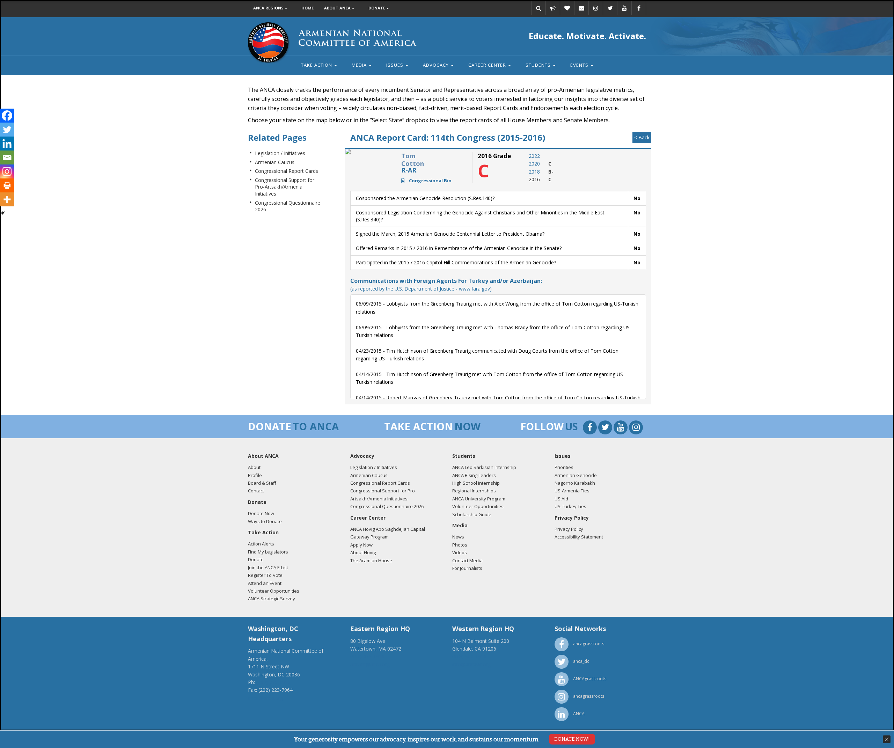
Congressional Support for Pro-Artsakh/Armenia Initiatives (284, 187)
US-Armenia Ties (572, 490)
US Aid (561, 499)
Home (307, 7)
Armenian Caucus (274, 162)
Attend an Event (264, 583)
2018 (534, 171)
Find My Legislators (268, 552)
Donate (377, 7)
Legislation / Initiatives (280, 153)
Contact (256, 490)
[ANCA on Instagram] (596, 8)
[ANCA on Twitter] (610, 8)
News (458, 537)
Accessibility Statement (579, 537)
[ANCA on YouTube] (624, 8)
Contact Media (467, 560)
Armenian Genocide (576, 475)
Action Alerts (261, 544)
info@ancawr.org (471, 664)
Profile (255, 475)
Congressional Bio (430, 180)
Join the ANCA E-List (268, 567)
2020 (534, 163)
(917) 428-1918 (367, 656)
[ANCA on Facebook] (638, 8)
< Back (642, 137)
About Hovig (363, 552)
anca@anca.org (265, 698)
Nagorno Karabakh (575, 483)
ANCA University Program (478, 499)
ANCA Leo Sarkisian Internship (484, 467)
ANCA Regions (269, 7)
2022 (534, 156)
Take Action (317, 65)
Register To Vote (265, 575)
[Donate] (567, 8)
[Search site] (538, 8)
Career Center (487, 65)
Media (360, 65)
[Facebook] (7, 116)
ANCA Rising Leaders (474, 475)
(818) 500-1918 (469, 656)
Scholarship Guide (471, 514)
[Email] (581, 8)
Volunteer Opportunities (273, 591)
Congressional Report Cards (286, 171)
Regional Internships (474, 490)
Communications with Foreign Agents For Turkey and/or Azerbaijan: (446, 284)
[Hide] (3, 213)
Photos (459, 545)
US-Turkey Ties (570, 506)
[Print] (7, 185)
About (254, 467)
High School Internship (476, 483)
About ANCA (338, 7)
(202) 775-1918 (273, 682)
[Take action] (553, 8)
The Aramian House (371, 560)
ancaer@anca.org (370, 664)
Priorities (564, 467)
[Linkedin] (7, 144)
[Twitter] (7, 130)
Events (580, 65)
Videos (459, 552)
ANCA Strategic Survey (271, 598)
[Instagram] (7, 171)
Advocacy (436, 65)
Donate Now (261, 513)
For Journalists (467, 568)
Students (539, 65)
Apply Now (361, 545)
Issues (395, 65)
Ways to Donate (265, 521)
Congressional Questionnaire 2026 (387, 506)
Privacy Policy (569, 529)
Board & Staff (262, 483)
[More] (7, 199)
